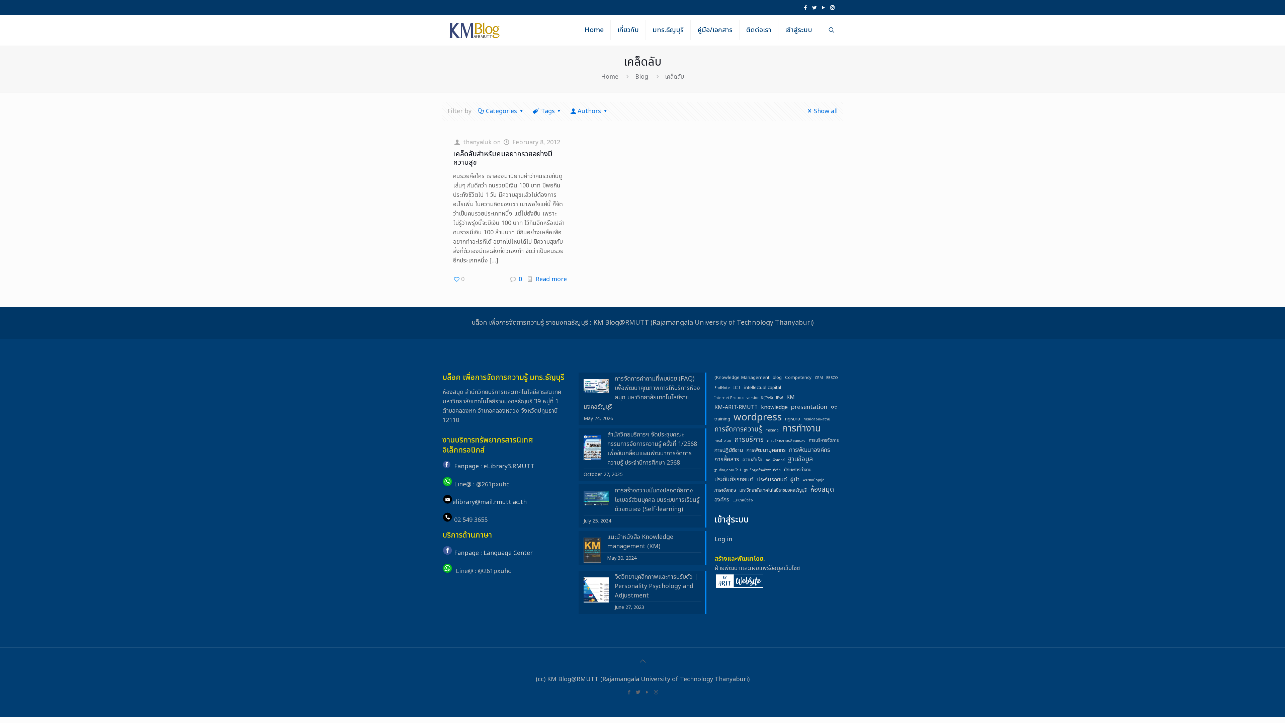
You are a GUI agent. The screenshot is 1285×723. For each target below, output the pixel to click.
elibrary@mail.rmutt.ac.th (489, 502)
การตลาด (772, 430)
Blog (641, 76)
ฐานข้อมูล (800, 459)
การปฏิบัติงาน (728, 450)
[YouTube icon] (823, 8)
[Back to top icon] (642, 661)
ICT (737, 387)
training (722, 419)
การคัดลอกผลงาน (816, 419)
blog (777, 377)
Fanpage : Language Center (493, 553)
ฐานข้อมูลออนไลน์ (727, 470)
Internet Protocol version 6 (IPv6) (743, 398)
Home (609, 76)
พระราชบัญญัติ (814, 480)
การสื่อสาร (726, 459)
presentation (809, 407)
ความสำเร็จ (752, 460)
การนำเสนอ (722, 441)
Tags (548, 111)
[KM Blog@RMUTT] (475, 30)
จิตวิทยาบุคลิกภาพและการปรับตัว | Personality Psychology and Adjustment (656, 586)
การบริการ (749, 440)
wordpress (758, 417)
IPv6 (779, 398)
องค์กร (721, 500)
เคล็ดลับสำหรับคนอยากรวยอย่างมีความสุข (502, 158)
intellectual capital (762, 387)
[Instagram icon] (832, 8)
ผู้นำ (794, 480)
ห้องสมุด (822, 489)
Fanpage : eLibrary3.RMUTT (494, 466)
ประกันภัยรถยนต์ (734, 479)
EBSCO (832, 378)
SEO (834, 408)
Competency (798, 377)
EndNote (722, 388)
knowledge (774, 407)
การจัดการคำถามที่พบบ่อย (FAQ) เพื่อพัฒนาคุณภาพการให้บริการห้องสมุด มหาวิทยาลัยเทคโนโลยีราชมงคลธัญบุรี (642, 392)
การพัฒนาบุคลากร (766, 450)
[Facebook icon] (805, 8)
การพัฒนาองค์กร (809, 450)
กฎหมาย (792, 419)
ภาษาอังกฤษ (725, 490)
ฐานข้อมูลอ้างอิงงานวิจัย (762, 470)
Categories (501, 111)
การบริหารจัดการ (824, 440)
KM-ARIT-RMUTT (736, 407)
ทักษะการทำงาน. (798, 470)
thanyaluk (477, 142)
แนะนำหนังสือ (743, 500)
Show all (826, 111)
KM (790, 397)
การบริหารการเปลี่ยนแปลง (786, 441)
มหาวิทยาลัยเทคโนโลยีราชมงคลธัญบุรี (773, 490)
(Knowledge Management (741, 377)
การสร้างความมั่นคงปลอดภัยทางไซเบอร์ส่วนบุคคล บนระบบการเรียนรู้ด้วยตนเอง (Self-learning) (657, 500)
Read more (551, 279)
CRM (819, 378)
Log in (723, 539)
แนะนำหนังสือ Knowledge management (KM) (640, 542)
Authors (589, 111)
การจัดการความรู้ (738, 429)
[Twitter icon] (814, 8)
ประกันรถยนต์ (772, 480)
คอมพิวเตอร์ (775, 460)
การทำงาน (801, 428)
